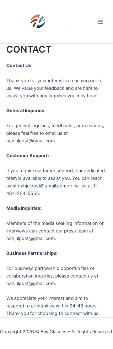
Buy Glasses (53, 332)
